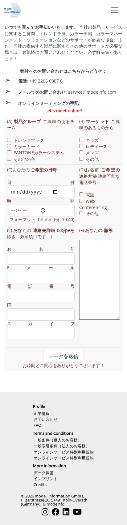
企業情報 (42, 413)
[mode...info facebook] (55, 512)
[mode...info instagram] (45, 512)
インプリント (46, 478)
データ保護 (44, 473)
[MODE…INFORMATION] (13, 10)
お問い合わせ (46, 419)
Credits (40, 484)
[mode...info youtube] (77, 512)
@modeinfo (53, 504)
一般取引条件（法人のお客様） (62, 446)
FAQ (37, 425)
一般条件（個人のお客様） (58, 440)
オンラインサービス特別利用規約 (64, 452)
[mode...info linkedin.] (66, 512)
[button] (113, 10)
